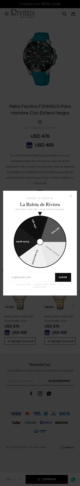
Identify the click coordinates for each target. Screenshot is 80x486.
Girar (63, 277)
